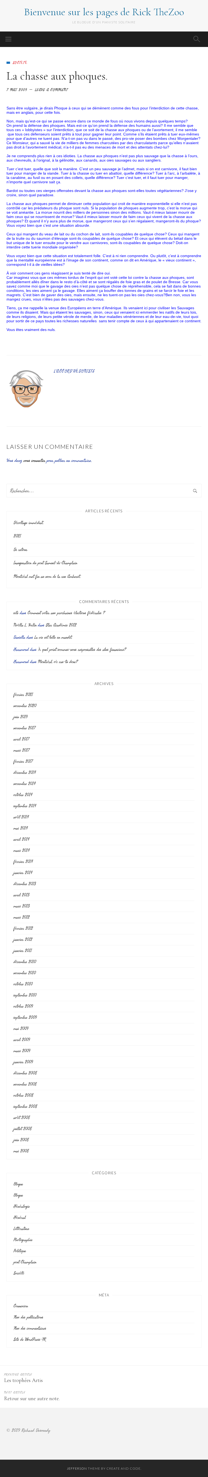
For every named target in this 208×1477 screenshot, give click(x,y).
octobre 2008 (23, 1095)
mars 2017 (21, 750)
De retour (20, 550)
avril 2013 (21, 895)
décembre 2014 (25, 772)
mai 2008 (21, 1151)
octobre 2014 (23, 795)
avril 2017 (21, 739)
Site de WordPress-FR (30, 1339)
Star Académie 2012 (61, 625)
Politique (20, 1251)
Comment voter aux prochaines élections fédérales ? (66, 613)
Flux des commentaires (30, 1328)
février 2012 (23, 928)
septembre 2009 (25, 1017)
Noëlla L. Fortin (25, 625)
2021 (17, 536)
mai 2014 (21, 828)
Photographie (23, 1240)
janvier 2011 (23, 950)
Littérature (21, 1228)
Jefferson (77, 1468)
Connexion (21, 1306)
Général (20, 1217)
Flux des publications (28, 1317)
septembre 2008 (25, 1106)
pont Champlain (25, 1262)
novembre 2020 (25, 705)
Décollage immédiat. (28, 523)
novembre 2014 (24, 783)
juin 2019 (20, 717)
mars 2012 (22, 917)
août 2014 (21, 817)
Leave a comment (51, 90)
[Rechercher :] (104, 491)
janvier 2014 (23, 872)
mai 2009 (21, 1028)
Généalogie (22, 1206)
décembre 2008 (25, 1073)
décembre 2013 (25, 884)
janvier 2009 (23, 1062)
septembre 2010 (25, 995)
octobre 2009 (23, 1006)
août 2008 (22, 1117)
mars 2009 (22, 1051)
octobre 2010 (23, 984)
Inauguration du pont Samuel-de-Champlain (45, 563)
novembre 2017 (24, 728)
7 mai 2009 (16, 90)
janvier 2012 (23, 939)
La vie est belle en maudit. (53, 637)
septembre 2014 (25, 806)
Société (20, 62)
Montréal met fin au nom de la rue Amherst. (47, 577)
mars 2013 (22, 906)
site (16, 613)
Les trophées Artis (23, 1380)
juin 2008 (21, 1140)
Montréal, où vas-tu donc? (58, 661)
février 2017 (23, 761)
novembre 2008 (25, 1084)
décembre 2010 (25, 961)
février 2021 (23, 694)
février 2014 (23, 861)
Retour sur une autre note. (32, 1398)
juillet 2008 (22, 1128)
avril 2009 (22, 1039)
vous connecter (34, 460)
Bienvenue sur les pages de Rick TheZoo (104, 12)
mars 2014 (22, 850)
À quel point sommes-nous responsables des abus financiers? (82, 649)
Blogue (18, 1184)
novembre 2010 (25, 973)
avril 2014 (21, 839)
